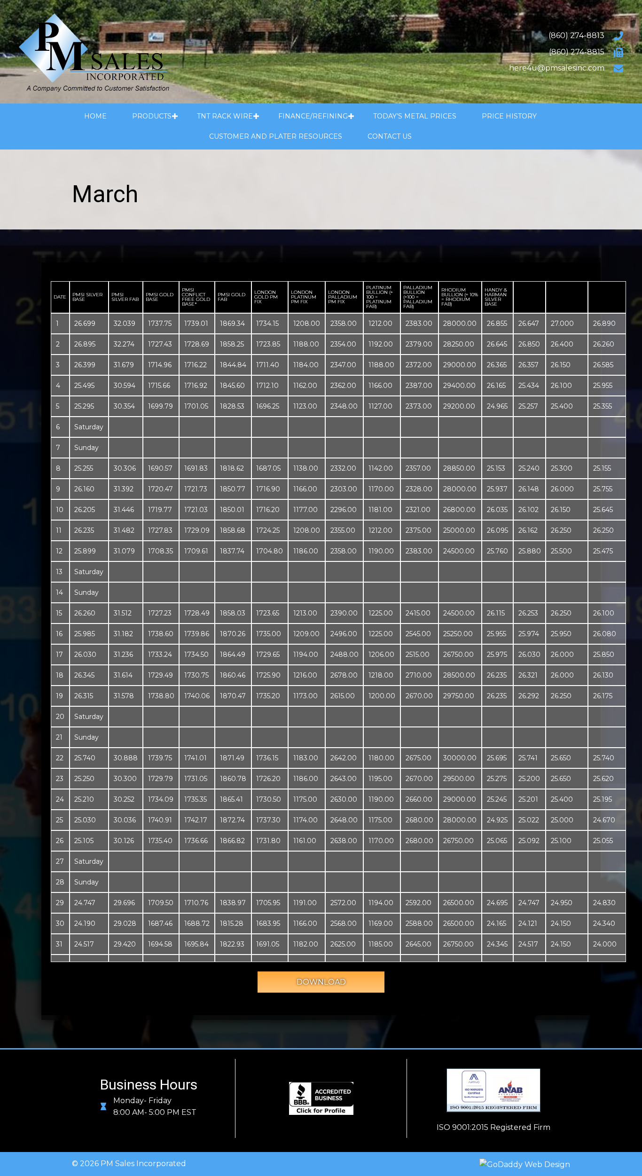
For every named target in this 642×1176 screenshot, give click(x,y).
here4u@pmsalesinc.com (556, 67)
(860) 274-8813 (576, 35)
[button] (174, 116)
